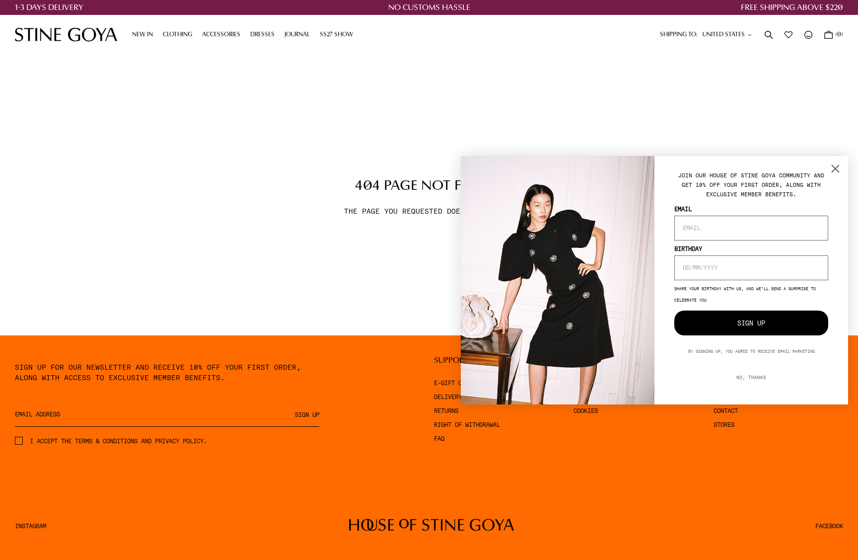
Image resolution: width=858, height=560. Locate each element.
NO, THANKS (751, 377)
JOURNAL (300, 35)
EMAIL (683, 209)
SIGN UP (751, 323)
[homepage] (66, 34)
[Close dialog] (835, 168)
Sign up (307, 414)
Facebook (829, 526)
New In (142, 35)
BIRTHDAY (688, 248)
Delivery (448, 397)
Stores (724, 424)
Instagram (30, 526)
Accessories (223, 35)
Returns (446, 410)
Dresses (265, 35)
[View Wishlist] (789, 35)
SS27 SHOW (336, 35)
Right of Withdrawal (467, 424)
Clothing (180, 35)
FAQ (439, 438)
